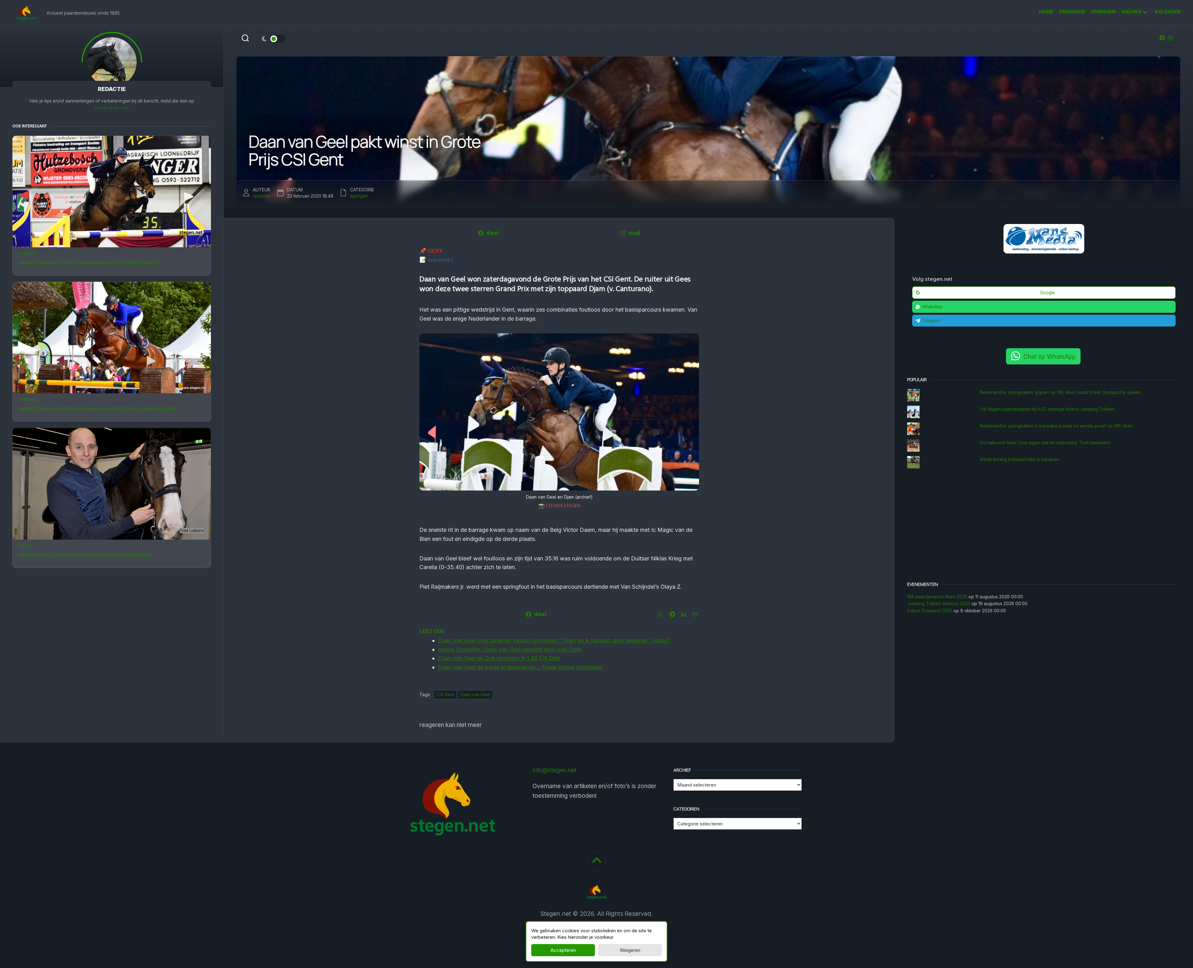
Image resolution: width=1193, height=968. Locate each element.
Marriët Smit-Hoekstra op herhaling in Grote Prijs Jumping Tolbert (98, 408)
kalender (1168, 12)
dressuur (1072, 12)
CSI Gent (445, 694)
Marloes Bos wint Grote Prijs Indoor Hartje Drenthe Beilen (89, 262)
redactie (261, 196)
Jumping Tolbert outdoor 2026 (938, 603)
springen (1103, 12)
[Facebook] (1162, 38)
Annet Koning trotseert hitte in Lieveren (1019, 459)
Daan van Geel (475, 694)
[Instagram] (1170, 38)
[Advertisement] (1044, 525)
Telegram (931, 320)
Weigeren (630, 950)
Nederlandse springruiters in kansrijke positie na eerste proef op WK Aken (1056, 425)
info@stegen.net (112, 107)
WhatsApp (932, 306)
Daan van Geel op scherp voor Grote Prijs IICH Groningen (85, 554)
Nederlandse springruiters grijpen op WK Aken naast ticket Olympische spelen (1060, 392)
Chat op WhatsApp (1049, 356)
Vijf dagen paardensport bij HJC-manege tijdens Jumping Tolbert (1047, 409)
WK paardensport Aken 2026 (937, 596)
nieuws (1131, 12)
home (1046, 12)
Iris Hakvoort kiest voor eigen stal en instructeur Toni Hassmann (1045, 442)
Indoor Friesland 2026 (929, 610)
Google (1047, 292)
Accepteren (563, 950)
